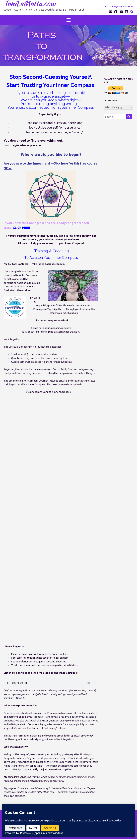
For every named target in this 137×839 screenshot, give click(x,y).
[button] (68, 20)
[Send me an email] (110, 12)
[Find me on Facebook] (115, 12)
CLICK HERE (21, 227)
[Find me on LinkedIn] (126, 12)
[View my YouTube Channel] (121, 12)
